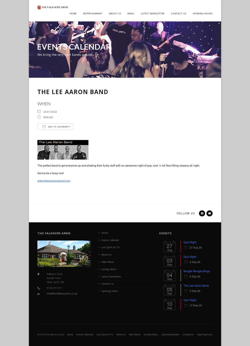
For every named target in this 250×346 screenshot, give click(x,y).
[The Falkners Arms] (52, 7)
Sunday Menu (108, 269)
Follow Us (186, 213)
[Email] (209, 213)
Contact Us (178, 13)
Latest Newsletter (153, 13)
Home (73, 13)
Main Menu (107, 261)
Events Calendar (110, 240)
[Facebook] (201, 213)
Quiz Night (190, 242)
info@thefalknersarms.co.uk (62, 293)
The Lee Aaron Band (196, 285)
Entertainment (93, 13)
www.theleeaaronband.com (53, 181)
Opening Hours (203, 13)
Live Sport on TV (110, 247)
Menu (131, 13)
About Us (115, 13)
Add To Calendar (57, 126)
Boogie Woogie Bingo (197, 271)
